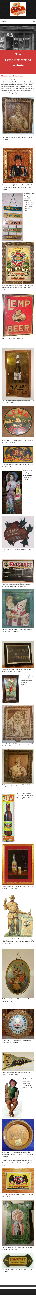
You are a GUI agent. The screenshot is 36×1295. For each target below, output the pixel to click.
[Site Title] (18, 9)
